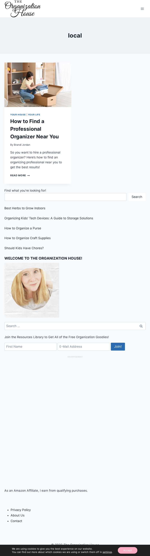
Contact (16, 521)
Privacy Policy (21, 510)
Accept (127, 550)
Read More (20, 175)
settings (107, 552)
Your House (18, 114)
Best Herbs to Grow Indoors (24, 208)
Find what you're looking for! (25, 190)
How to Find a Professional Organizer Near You (34, 129)
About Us (18, 515)
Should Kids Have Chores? (24, 248)
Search (137, 197)
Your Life (34, 114)
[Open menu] (142, 8)
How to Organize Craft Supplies (27, 238)
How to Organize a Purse (22, 228)
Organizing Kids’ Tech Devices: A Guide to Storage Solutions (48, 218)
